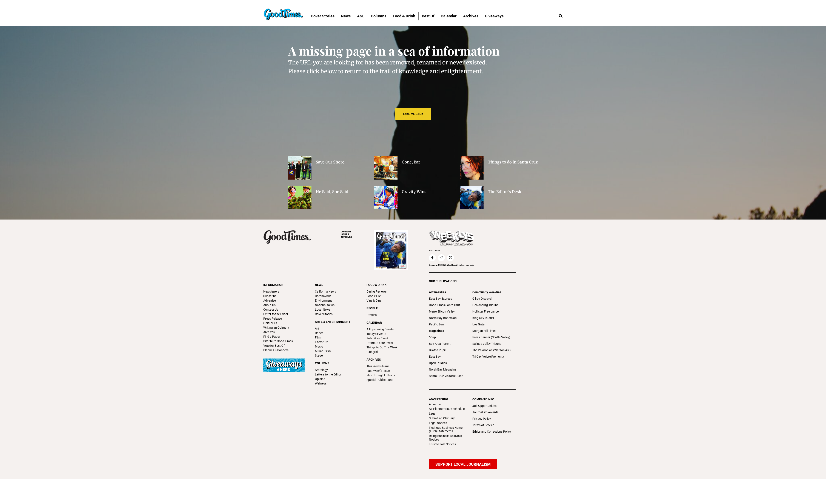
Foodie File (374, 296)
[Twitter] (450, 257)
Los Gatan (479, 324)
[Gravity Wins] (386, 197)
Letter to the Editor (275, 314)
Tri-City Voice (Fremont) (488, 356)
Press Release (272, 318)
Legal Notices (438, 423)
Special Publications (380, 379)
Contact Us (270, 309)
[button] (560, 16)
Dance (319, 333)
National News (324, 305)
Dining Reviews (377, 291)
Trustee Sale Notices (442, 444)
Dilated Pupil (437, 350)
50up (432, 337)
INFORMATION (273, 285)
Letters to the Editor (328, 374)
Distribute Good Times (278, 341)
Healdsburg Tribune (485, 305)
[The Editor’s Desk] (472, 197)
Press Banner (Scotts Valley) (491, 337)
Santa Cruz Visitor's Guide (446, 376)
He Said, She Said (332, 191)
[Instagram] (441, 257)
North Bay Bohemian (443, 318)
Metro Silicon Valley (442, 311)
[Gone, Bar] (386, 168)
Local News (322, 309)
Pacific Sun (436, 324)
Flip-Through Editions (381, 375)
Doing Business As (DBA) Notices (445, 437)
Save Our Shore (330, 162)
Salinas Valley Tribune (486, 343)
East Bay (435, 356)
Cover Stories (324, 314)
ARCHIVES (346, 234)
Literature (321, 342)
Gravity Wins (414, 191)
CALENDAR (374, 322)
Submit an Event (377, 338)
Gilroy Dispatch (482, 298)
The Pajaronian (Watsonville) (491, 350)
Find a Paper (271, 336)
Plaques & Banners (275, 350)
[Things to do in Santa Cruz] (472, 168)
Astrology (321, 370)
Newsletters (271, 291)
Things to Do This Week (382, 347)
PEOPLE (372, 308)
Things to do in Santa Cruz (513, 162)
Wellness (321, 383)
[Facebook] (432, 257)
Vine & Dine (374, 300)
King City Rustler (483, 318)
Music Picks (323, 351)
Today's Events (376, 334)
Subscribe (269, 296)
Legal (432, 413)
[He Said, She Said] (299, 197)
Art (317, 328)
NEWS (319, 285)
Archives (269, 332)
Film (318, 337)
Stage (319, 355)
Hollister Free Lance (485, 311)
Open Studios (438, 363)
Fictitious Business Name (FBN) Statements (445, 429)
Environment (323, 300)
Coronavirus (323, 296)
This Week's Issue (378, 366)
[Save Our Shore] (299, 168)
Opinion (320, 379)
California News (325, 291)
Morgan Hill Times (484, 331)
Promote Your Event (380, 343)
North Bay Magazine (442, 369)
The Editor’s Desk (504, 191)
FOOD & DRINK (377, 285)
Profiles (372, 315)
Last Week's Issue (378, 370)
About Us (269, 305)
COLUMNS (322, 363)
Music (319, 346)
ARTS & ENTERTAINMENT (332, 321)
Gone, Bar (411, 162)
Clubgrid (372, 352)
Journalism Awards (485, 412)
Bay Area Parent (440, 343)
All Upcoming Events (380, 329)
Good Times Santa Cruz (444, 305)
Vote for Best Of (274, 345)
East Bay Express (440, 298)
